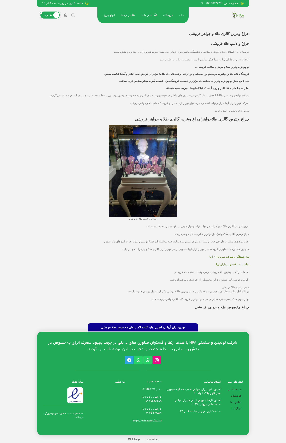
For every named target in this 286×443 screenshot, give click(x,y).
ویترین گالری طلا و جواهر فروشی (163, 119)
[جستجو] (202, 3)
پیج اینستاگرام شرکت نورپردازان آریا (229, 256)
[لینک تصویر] (75, 395)
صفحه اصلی (234, 389)
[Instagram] (157, 360)
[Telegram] (129, 360)
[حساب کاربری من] (65, 15)
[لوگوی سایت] (238, 14)
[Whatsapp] (147, 360)
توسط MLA (134, 439)
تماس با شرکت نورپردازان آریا (232, 264)
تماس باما (235, 402)
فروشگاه (236, 395)
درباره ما (236, 408)
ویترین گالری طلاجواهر (221, 119)
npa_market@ (141, 421)
